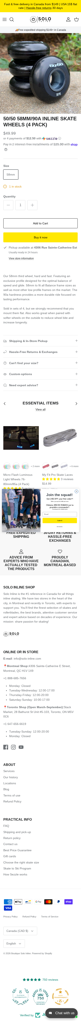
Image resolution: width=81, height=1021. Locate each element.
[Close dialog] (76, 491)
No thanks (60, 526)
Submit (59, 521)
